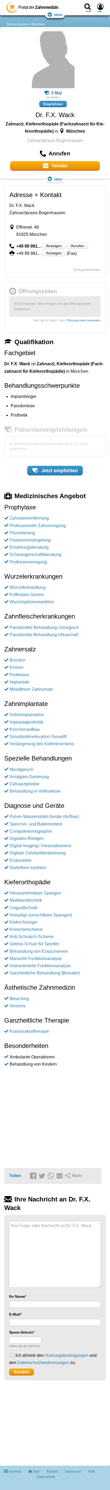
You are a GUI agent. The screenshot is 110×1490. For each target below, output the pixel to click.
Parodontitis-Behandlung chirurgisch (44, 627)
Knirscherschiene (26, 929)
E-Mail (14, 1314)
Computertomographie (31, 831)
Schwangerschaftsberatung (35, 554)
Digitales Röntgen (27, 838)
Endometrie (21, 860)
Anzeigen (54, 246)
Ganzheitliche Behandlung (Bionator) (45, 973)
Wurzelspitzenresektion (32, 602)
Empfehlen (53, 104)
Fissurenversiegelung (30, 540)
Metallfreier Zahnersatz (31, 689)
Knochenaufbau (25, 729)
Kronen (16, 667)
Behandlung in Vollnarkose (35, 791)
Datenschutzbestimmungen (43, 1362)
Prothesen (19, 675)
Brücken (17, 660)
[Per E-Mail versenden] (60, 1176)
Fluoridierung (22, 533)
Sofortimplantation (27, 714)
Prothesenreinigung (28, 562)
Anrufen (77, 246)
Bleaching (19, 998)
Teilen (15, 1175)
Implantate (19, 682)
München (38, 24)
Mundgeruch (21, 769)
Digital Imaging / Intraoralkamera (40, 845)
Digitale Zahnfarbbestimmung (38, 853)
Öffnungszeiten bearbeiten (83, 320)
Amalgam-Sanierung (29, 776)
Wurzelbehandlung (28, 587)
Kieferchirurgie (23, 922)
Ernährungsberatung (29, 547)
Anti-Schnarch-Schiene (32, 936)
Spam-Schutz (21, 1332)
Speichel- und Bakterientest (36, 824)
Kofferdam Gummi (27, 594)
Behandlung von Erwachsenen (39, 951)
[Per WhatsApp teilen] (52, 1176)
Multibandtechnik (26, 900)
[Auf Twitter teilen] (43, 1176)
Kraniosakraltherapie (29, 1031)
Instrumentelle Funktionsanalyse (40, 965)
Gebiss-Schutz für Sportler (34, 944)
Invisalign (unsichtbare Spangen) (41, 915)
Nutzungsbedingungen (66, 1355)
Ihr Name (17, 1296)
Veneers (17, 1006)
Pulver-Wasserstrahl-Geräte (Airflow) (44, 816)
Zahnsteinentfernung (29, 518)
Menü (58, 14)
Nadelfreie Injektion (28, 867)
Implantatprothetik (26, 722)
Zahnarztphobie (25, 784)
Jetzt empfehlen (59, 470)
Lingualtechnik (23, 907)
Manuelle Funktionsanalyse (36, 958)
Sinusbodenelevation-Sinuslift (38, 736)
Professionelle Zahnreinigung (38, 525)
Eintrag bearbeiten (87, 270)
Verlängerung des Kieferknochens (42, 744)
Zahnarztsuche (17, 24)
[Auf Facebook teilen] (34, 1176)
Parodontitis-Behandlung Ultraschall (44, 634)
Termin (58, 165)
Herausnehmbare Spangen (35, 893)
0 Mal (56, 93)
